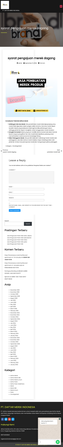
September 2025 (15, 296)
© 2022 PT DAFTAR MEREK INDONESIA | (27, 445)
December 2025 (15, 290)
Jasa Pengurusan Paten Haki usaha (17, 242)
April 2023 (13, 354)
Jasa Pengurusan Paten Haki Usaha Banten (19, 238)
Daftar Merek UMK (15, 378)
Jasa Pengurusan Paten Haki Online (17, 240)
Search (7, 221)
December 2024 (15, 313)
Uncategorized (16, 146)
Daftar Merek (14, 375)
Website (11, 198)
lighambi (7, 277)
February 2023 (14, 358)
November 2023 (14, 340)
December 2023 (15, 338)
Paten (12, 392)
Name (11, 186)
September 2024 (15, 319)
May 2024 (13, 327)
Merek (12, 386)
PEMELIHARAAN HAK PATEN (12, 267)
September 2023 (15, 344)
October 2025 (14, 294)
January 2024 (14, 335)
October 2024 (14, 317)
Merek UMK (13, 388)
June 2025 (13, 302)
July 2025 (13, 300)
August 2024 (14, 321)
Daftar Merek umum (16, 380)
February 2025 (14, 310)
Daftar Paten (14, 382)
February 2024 (14, 333)
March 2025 (13, 308)
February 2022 (14, 362)
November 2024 (15, 315)
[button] (60, 419)
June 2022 (13, 360)
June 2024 (13, 325)
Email (11, 192)
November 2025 (14, 292)
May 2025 (13, 304)
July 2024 (13, 323)
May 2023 (13, 352)
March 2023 (13, 356)
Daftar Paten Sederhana (17, 384)
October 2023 (14, 342)
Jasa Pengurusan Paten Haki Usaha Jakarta (19, 236)
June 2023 (13, 350)
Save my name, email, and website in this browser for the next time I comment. (30, 206)
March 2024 (13, 331)
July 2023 (13, 348)
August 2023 (13, 346)
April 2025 (13, 306)
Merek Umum (14, 390)
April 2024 (13, 329)
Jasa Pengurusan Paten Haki (15, 244)
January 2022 (14, 364)
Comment (12, 170)
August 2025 (13, 298)
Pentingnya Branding (10, 271)
